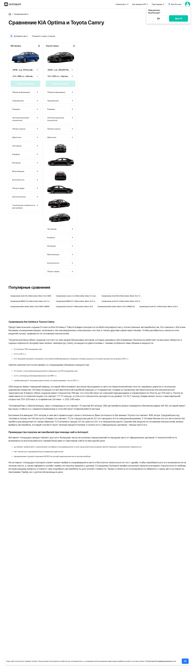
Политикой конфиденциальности (161, 661)
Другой (178, 18)
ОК (185, 661)
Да (158, 18)
